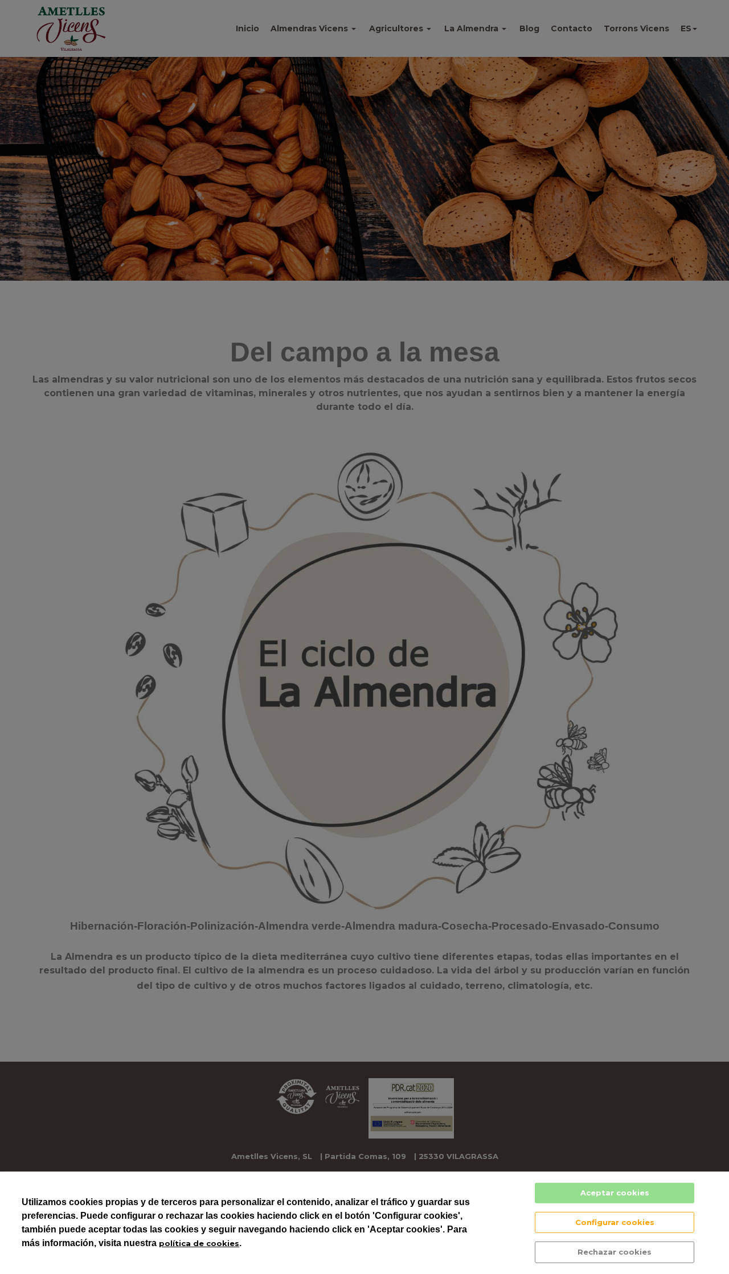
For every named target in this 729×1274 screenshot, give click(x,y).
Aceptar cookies (614, 1192)
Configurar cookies (614, 1221)
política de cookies (199, 1243)
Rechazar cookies (615, 1251)
